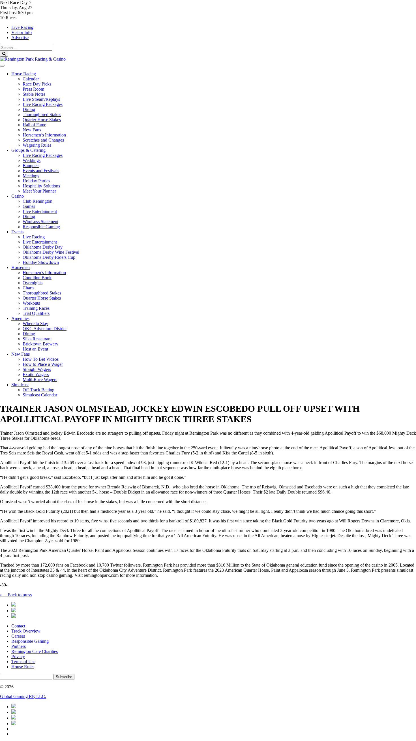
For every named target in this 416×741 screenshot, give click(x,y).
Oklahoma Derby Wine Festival (51, 252)
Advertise (20, 37)
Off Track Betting (38, 389)
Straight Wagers (37, 369)
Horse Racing (23, 73)
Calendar (31, 78)
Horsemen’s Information (44, 135)
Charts (28, 287)
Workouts (31, 303)
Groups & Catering (28, 150)
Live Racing (22, 27)
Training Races (36, 308)
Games (29, 206)
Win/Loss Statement (40, 221)
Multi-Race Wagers (40, 379)
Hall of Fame (34, 124)
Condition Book (37, 277)
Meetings (31, 175)
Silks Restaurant (37, 338)
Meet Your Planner (39, 191)
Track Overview (25, 631)
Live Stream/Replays (41, 99)
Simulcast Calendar (40, 394)
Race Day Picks (37, 84)
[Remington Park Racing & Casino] (33, 59)
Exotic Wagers (36, 374)
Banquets (31, 165)
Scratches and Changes (43, 140)
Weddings (31, 160)
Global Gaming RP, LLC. (23, 696)
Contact (18, 625)
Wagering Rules (37, 145)
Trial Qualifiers (36, 313)
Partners (18, 646)
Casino (17, 196)
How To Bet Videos (41, 359)
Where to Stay (35, 323)
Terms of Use (23, 661)
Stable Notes (34, 94)
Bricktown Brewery (40, 343)
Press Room (33, 89)
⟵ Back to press (16, 594)
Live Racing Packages (43, 104)
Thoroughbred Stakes (42, 114)
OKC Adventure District (45, 328)
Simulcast (20, 384)
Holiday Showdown (41, 262)
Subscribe (64, 677)
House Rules (22, 666)
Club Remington (37, 201)
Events (17, 231)
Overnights (32, 282)
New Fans (32, 129)
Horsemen (20, 267)
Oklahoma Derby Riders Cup (49, 257)
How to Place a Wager (43, 364)
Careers (18, 636)
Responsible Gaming (41, 226)
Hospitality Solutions (41, 185)
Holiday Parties (36, 180)
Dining (29, 109)
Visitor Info (21, 32)
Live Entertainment (40, 211)
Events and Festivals (41, 170)
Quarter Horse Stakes (42, 119)
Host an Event (35, 349)
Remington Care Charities (34, 651)
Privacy (18, 656)
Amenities (20, 318)
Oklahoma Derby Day (43, 247)
